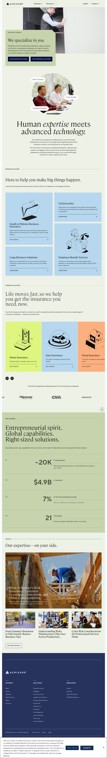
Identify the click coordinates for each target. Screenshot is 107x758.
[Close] (103, 747)
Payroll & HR (36, 703)
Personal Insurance (38, 688)
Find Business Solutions (18, 59)
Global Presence (9, 697)
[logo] (14, 4)
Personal (49, 4)
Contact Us (8, 703)
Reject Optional (72, 748)
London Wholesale (38, 715)
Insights (85, 3)
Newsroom (69, 691)
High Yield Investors (72, 694)
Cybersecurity (37, 706)
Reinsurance (36, 718)
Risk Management (38, 712)
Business (37, 4)
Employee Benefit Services (40, 700)
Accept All (86, 748)
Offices (7, 700)
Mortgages (36, 691)
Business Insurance (38, 694)
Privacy (44, 732)
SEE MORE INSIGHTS (13, 645)
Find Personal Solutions (41, 59)
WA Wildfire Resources (73, 697)
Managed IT (36, 709)
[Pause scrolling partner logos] (102, 409)
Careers (7, 691)
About (7, 688)
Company (94, 3)
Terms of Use (35, 732)
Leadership (8, 694)
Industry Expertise (38, 721)
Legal (49, 732)
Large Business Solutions (40, 697)
